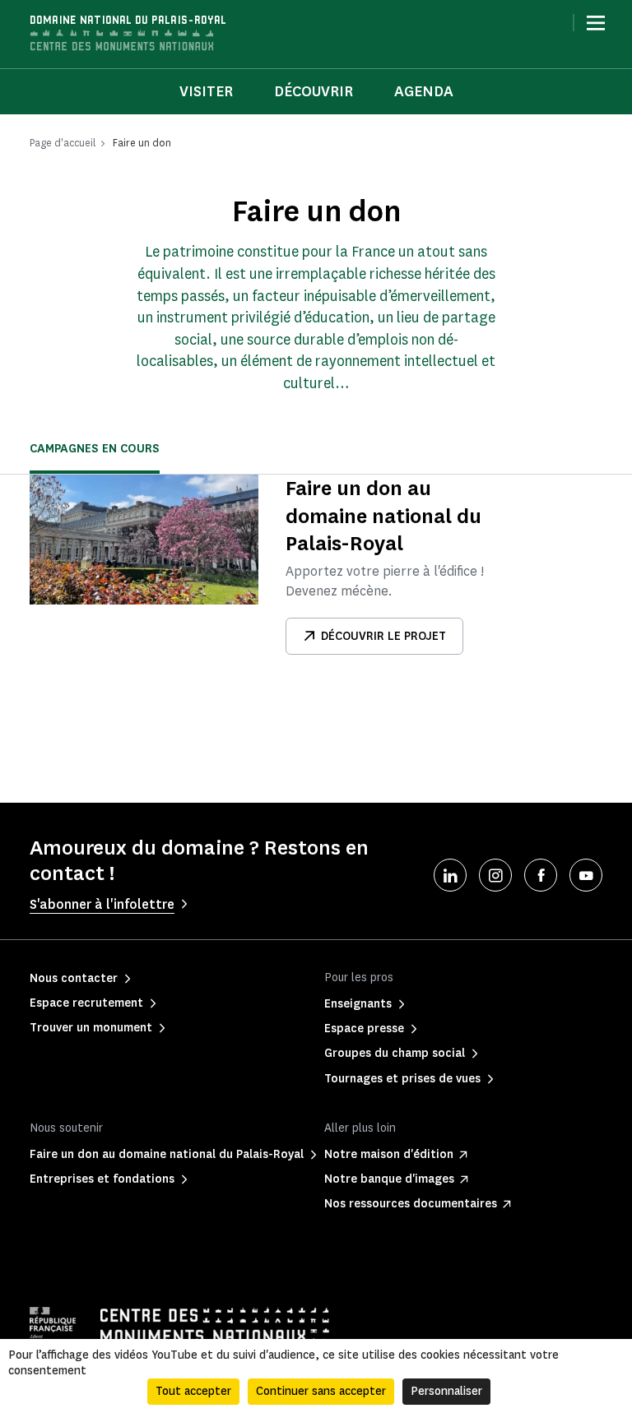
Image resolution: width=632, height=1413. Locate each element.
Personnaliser (446, 1391)
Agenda (423, 91)
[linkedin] (450, 875)
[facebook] (540, 875)
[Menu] (596, 23)
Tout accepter (193, 1391)
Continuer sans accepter (321, 1391)
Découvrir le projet (383, 636)
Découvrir (313, 91)
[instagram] (495, 875)
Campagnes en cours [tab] (95, 448)
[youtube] (585, 875)
